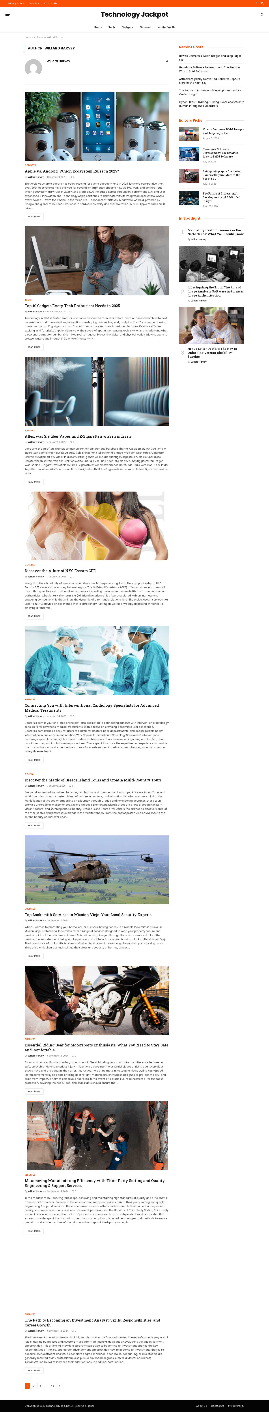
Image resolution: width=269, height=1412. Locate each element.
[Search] (262, 3)
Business (30, 699)
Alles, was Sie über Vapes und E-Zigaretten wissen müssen (78, 436)
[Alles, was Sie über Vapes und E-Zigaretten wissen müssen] (97, 391)
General (145, 27)
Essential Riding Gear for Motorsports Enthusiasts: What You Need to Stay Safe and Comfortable (96, 1047)
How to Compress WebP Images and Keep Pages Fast (223, 131)
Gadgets (127, 27)
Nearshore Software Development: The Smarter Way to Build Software (220, 152)
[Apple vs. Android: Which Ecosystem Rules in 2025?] (97, 126)
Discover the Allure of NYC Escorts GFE (60, 570)
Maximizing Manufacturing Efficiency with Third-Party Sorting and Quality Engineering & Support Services (95, 1183)
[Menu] (7, 14)
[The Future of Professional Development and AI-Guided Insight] (189, 198)
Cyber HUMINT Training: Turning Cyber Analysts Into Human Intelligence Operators (211, 104)
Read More (34, 216)
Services (30, 1174)
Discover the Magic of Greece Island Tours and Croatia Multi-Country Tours (93, 780)
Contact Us (50, 3)
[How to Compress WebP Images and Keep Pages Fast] (189, 134)
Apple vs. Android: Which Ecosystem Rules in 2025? (72, 171)
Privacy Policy (16, 3)
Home (98, 27)
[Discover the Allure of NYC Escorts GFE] (97, 526)
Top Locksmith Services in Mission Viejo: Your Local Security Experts (88, 914)
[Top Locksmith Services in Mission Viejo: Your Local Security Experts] (97, 869)
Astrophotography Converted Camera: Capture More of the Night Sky (222, 175)
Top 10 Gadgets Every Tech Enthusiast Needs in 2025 (72, 305)
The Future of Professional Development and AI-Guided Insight (221, 197)
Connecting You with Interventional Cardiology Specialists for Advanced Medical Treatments (92, 708)
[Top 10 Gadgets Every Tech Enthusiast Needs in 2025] (97, 260)
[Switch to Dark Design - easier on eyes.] (257, 3)
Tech (112, 27)
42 (52, 1385)
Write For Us (166, 27)
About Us (34, 3)
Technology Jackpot (58, 1406)
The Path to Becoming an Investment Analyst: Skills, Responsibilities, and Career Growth (92, 1322)
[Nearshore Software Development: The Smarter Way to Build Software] (189, 154)
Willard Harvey (58, 61)
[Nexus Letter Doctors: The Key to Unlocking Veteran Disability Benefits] (211, 325)
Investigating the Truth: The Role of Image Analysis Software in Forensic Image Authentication (216, 291)
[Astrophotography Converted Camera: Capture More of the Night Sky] (189, 176)
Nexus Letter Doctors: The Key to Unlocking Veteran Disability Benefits (212, 353)
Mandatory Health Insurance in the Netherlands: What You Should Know (216, 232)
